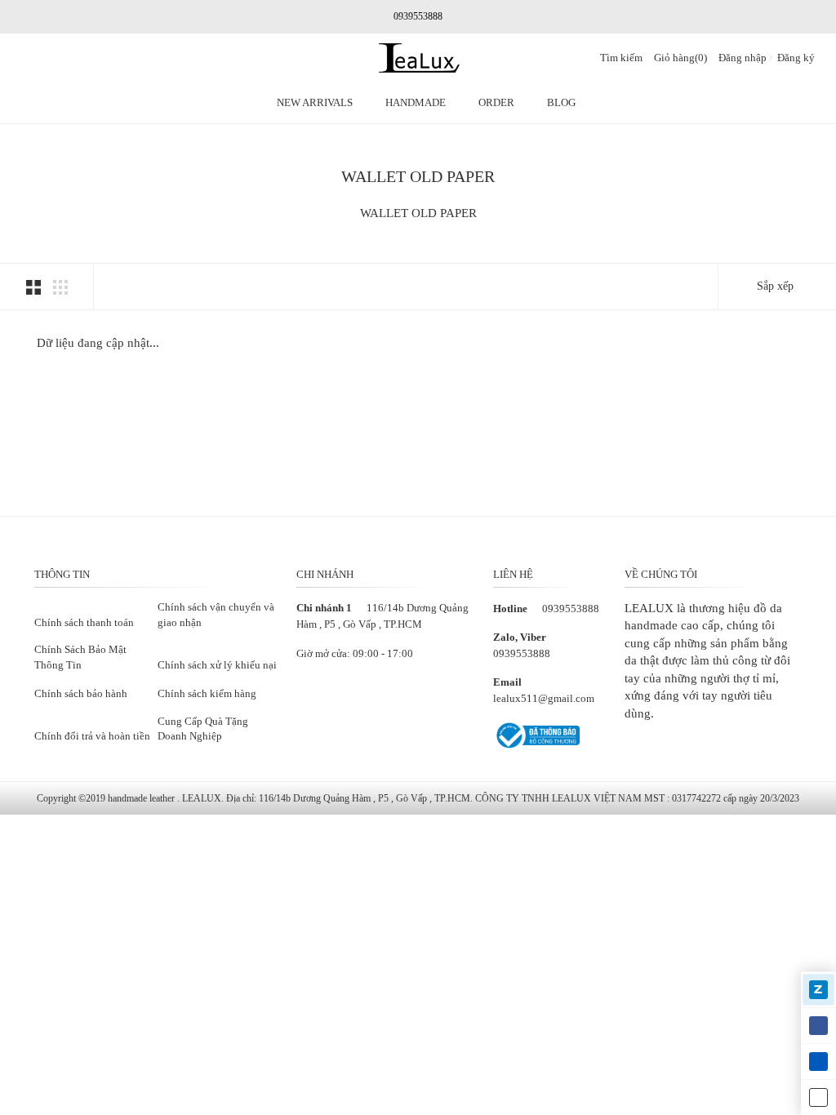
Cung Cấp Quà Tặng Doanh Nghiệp (203, 729)
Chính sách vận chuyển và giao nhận (216, 615)
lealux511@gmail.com (543, 698)
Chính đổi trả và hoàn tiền (92, 736)
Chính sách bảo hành (80, 693)
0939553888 (570, 608)
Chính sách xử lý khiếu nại (217, 665)
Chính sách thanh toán (84, 622)
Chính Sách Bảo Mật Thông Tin (80, 657)
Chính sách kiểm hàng (207, 693)
